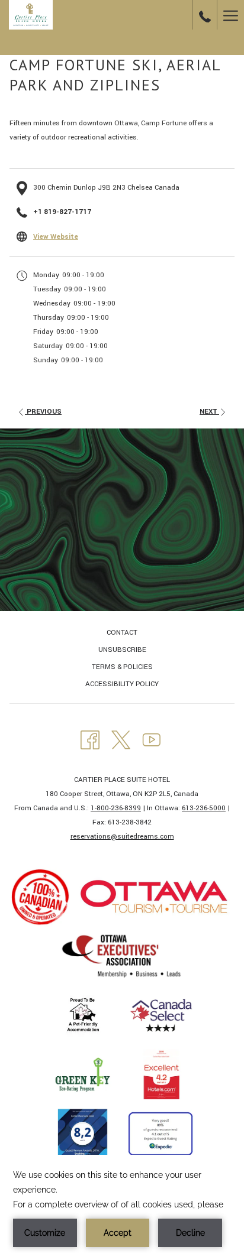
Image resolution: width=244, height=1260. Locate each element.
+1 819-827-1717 (62, 212)
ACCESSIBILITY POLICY (122, 684)
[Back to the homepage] (31, 15)
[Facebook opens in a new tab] (90, 739)
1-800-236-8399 (116, 808)
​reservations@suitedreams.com (122, 837)
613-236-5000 (204, 808)
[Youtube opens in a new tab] (151, 739)
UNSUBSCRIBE (122, 650)
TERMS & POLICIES (122, 667)
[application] (122, 1207)
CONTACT (122, 633)
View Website (55, 237)
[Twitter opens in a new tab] (120, 739)
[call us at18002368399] (205, 15)
